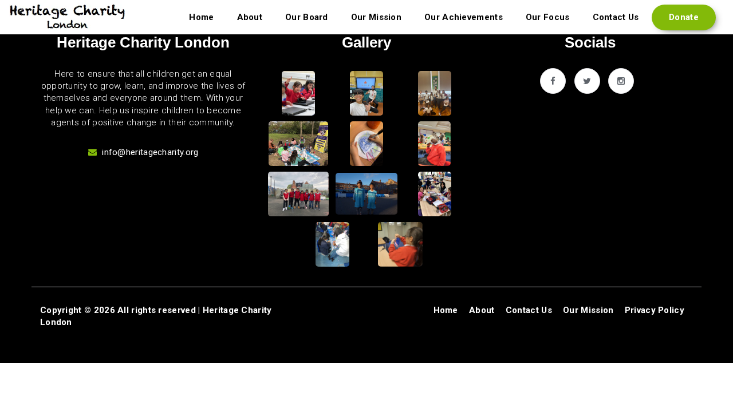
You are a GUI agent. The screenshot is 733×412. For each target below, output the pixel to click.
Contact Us (616, 17)
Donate (684, 17)
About (250, 17)
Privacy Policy (654, 310)
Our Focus (548, 17)
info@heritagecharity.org (150, 152)
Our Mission (376, 17)
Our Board (306, 17)
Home (201, 17)
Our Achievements (463, 17)
